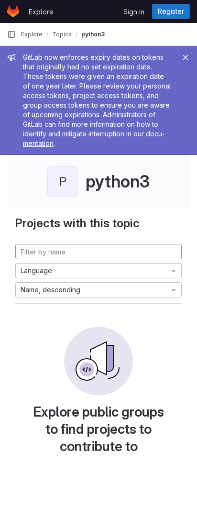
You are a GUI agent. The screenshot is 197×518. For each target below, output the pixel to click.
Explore (41, 12)
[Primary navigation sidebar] (11, 34)
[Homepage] (13, 11)
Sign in (133, 12)
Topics (62, 34)
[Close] (185, 57)
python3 (93, 34)
